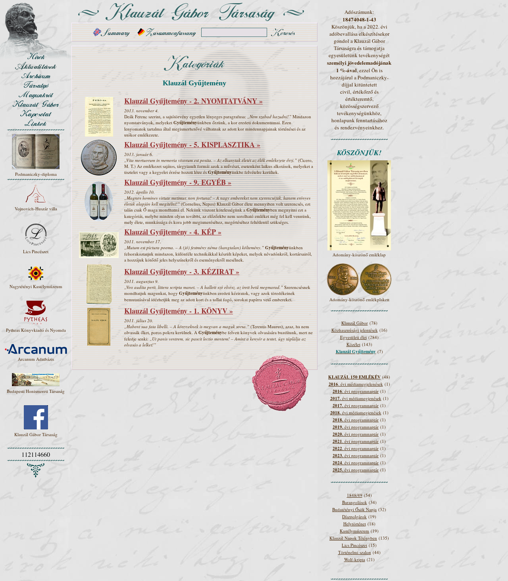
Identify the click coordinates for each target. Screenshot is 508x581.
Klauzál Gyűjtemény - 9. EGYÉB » (177, 182)
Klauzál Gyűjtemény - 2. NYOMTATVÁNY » (193, 101)
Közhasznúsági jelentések (354, 330)
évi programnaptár (356, 405)
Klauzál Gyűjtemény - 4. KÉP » (172, 232)
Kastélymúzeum (354, 531)
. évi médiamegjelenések (356, 384)
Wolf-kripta (354, 559)
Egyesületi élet (353, 337)
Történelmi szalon (354, 552)
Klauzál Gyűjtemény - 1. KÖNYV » (178, 311)
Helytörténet (354, 524)
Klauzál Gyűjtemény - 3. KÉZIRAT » (181, 271)
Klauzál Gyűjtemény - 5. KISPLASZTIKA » (192, 144)
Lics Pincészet (354, 545)
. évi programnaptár (356, 391)
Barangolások (354, 502)
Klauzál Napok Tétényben (353, 538)
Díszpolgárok (354, 516)
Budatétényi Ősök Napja (354, 509)
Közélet (353, 344)
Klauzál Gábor (354, 323)
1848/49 (354, 495)
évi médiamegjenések (355, 398)
